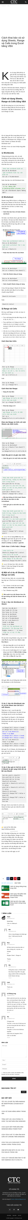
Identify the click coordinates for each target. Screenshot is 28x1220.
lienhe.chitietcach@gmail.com (18, 1199)
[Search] (26, 2)
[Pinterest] (15, 878)
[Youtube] (18, 1209)
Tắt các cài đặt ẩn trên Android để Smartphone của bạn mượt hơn (13, 1104)
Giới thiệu (9, 1215)
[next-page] (5, 909)
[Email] (18, 878)
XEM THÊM (17, 883)
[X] (11, 878)
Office (8, 5)
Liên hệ (19, 1215)
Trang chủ (4, 5)
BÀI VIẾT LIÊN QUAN (7, 883)
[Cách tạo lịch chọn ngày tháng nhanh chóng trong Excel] (5, 903)
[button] (2, 2)
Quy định (14, 1215)
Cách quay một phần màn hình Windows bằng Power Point (18, 895)
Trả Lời (8, 925)
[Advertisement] (14, 21)
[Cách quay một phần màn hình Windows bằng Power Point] (5, 895)
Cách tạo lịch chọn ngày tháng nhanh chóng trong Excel (18, 903)
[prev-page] (3, 909)
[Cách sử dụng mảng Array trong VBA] (5, 888)
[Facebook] (8, 878)
